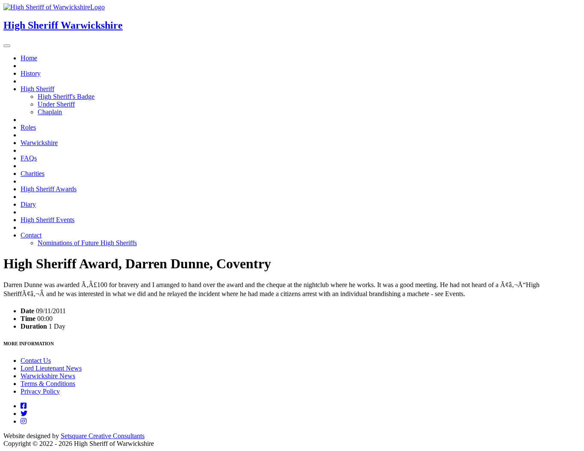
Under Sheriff (56, 104)
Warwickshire (39, 142)
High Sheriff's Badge (66, 96)
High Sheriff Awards (49, 189)
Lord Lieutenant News (51, 368)
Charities (32, 173)
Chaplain (50, 112)
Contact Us (36, 360)
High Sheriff (37, 88)
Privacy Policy (40, 391)
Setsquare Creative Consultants (103, 435)
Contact (31, 235)
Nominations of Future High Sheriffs (87, 242)
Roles (28, 127)
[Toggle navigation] (6, 46)
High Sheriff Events (47, 219)
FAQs (29, 158)
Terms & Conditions (48, 383)
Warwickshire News (48, 376)
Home (29, 58)
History (31, 73)
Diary (28, 204)
